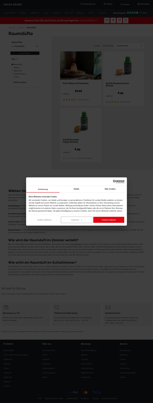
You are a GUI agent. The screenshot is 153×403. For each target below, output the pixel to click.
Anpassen (75, 220)
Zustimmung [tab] (43, 189)
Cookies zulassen (109, 220)
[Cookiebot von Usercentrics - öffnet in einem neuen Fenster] (114, 181)
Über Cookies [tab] (110, 189)
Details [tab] (76, 189)
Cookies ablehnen (44, 220)
